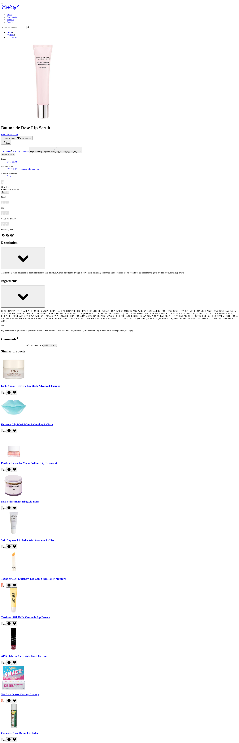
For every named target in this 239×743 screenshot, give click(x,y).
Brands (10, 22)
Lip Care (14, 134)
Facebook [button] (16, 151)
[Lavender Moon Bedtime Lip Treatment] (13, 457)
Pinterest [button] (7, 151)
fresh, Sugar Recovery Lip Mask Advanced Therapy (30, 385)
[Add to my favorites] (14, 392)
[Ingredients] (23, 297)
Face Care (5, 134)
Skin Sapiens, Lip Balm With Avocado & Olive (27, 540)
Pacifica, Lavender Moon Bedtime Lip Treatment (29, 463)
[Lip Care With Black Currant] (13, 650)
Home (9, 14)
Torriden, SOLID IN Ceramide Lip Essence (25, 617)
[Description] (23, 258)
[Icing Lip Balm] (13, 496)
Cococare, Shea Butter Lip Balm (19, 733)
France (10, 176)
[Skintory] (10, 10)
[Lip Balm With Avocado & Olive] (13, 535)
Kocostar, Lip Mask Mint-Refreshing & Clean (27, 424)
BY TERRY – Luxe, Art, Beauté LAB (23, 169)
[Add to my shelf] (9, 392)
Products (10, 19)
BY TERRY (12, 37)
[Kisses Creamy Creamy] (13, 689)
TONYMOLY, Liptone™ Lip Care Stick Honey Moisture (33, 578)
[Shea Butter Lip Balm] (13, 728)
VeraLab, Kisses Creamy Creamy (20, 694)
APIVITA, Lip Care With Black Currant (24, 655)
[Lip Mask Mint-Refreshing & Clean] (13, 419)
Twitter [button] (26, 151)
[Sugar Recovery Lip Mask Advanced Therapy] (13, 380)
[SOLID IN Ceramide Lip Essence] (13, 612)
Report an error (8, 154)
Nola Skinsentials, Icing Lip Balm (20, 501)
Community (12, 17)
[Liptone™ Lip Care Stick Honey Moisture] (13, 573)
